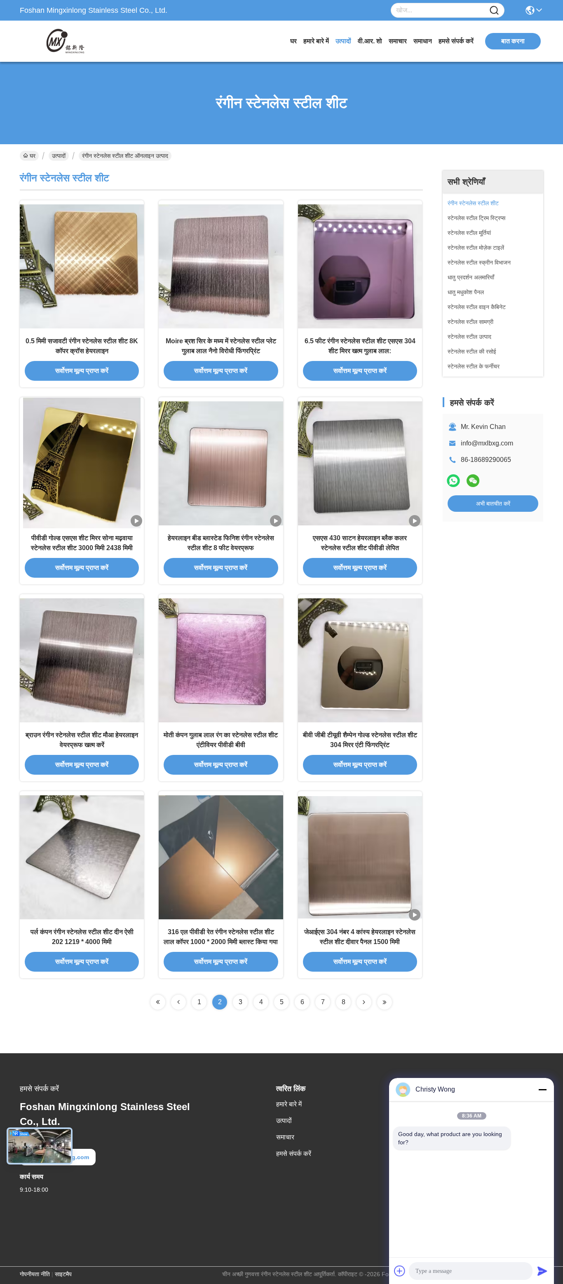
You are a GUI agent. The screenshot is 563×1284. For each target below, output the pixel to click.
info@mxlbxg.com (487, 443)
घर (293, 41)
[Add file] (400, 1271)
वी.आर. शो (370, 41)
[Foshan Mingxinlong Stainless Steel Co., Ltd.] (65, 41)
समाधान (422, 41)
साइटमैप (63, 1274)
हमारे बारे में (316, 41)
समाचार (398, 41)
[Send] (542, 1271)
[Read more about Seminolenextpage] (157, 1002)
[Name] (494, 10)
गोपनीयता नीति (35, 1274)
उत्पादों (343, 41)
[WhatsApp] (453, 480)
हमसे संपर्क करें (456, 41)
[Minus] (542, 1089)
